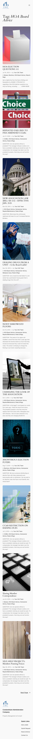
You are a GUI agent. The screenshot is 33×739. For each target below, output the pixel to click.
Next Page (25, 692)
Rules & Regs (11, 141)
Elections (11, 75)
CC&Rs (6, 139)
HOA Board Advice (20, 75)
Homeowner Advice (21, 209)
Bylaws (6, 75)
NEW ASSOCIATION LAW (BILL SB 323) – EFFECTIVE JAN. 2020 (16, 201)
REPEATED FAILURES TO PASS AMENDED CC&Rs (15, 131)
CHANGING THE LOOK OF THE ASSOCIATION (16, 393)
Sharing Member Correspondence (10, 594)
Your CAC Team (18, 72)
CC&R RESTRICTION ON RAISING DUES (15, 526)
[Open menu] (29, 5)
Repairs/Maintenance (9, 211)
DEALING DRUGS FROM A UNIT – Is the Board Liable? (16, 263)
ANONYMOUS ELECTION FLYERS (16, 461)
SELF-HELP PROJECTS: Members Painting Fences (14, 662)
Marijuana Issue (7, 273)
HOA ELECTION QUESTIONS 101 (11, 68)
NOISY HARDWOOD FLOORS (13, 325)
